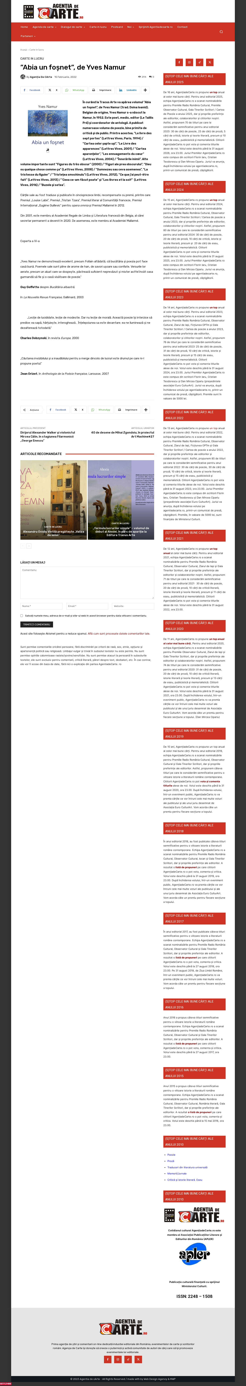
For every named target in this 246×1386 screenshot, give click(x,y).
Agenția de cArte (41, 77)
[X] (210, 62)
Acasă (23, 49)
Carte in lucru (36, 49)
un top (213, 92)
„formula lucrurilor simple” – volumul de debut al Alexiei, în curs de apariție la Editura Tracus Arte (121, 531)
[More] (145, 90)
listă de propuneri (186, 867)
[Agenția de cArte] (23, 76)
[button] (221, 31)
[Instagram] (189, 62)
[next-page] (29, 546)
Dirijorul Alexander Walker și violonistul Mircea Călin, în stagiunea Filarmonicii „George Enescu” (47, 436)
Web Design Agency (155, 1379)
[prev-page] (22, 546)
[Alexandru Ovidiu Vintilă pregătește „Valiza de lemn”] (53, 500)
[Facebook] (179, 62)
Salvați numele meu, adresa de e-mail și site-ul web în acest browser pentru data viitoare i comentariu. (86, 615)
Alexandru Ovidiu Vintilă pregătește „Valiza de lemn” (53, 533)
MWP (173, 1379)
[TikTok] (199, 62)
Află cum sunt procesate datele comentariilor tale (118, 633)
